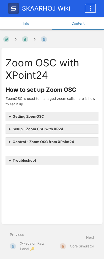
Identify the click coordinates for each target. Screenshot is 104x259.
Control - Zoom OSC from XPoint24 (43, 142)
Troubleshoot (24, 160)
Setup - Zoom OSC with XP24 (38, 129)
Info (26, 23)
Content (78, 23)
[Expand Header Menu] (90, 8)
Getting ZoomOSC (28, 116)
